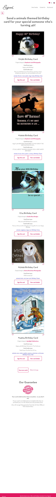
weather (25, 353)
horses (19, 153)
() (51, 3)
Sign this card (21, 80)
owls (24, 278)
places (26, 153)
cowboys (31, 153)
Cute (41, 76)
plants (26, 76)
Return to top (33, 370)
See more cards (23, 370)
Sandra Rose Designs (32, 216)
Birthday (37, 76)
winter (21, 353)
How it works (35, 7)
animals (15, 76)
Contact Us (42, 7)
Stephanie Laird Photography (33, 62)
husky (33, 76)
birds (21, 278)
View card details (35, 80)
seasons (30, 353)
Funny (38, 230)
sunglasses (23, 230)
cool (30, 230)
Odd (32, 354)
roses (23, 76)
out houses (41, 353)
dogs (30, 76)
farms (23, 153)
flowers (20, 76)
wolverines (34, 353)
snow (18, 353)
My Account (50, 7)
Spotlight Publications (33, 341)
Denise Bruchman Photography (32, 270)
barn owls (28, 278)
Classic (40, 153)
